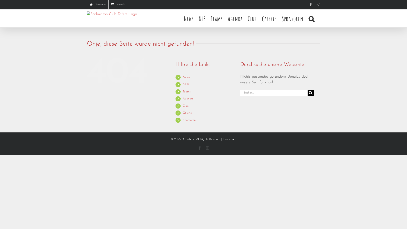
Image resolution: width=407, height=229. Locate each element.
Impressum (229, 139)
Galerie (187, 112)
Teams (187, 91)
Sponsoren (189, 120)
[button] (312, 18)
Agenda (188, 98)
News (186, 77)
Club (186, 106)
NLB (186, 84)
